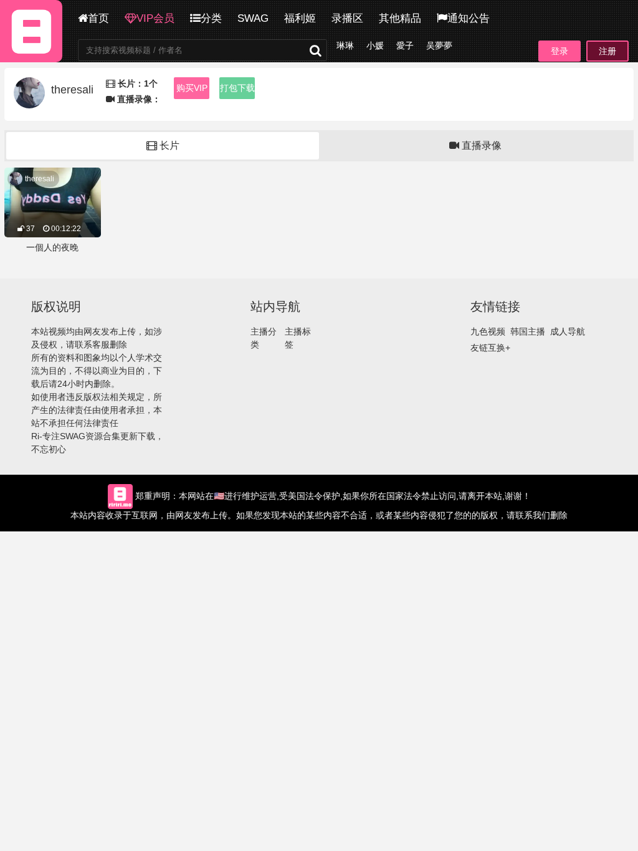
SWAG (253, 18)
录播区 (347, 18)
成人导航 (567, 331)
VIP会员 (155, 18)
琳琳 (345, 45)
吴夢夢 (439, 45)
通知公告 (468, 18)
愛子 (405, 45)
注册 (607, 51)
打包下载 (237, 88)
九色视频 (487, 331)
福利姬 (300, 18)
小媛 (375, 45)
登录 (559, 51)
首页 (98, 18)
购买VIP (191, 88)
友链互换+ (490, 348)
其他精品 (400, 18)
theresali (39, 178)
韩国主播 (527, 331)
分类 (211, 18)
